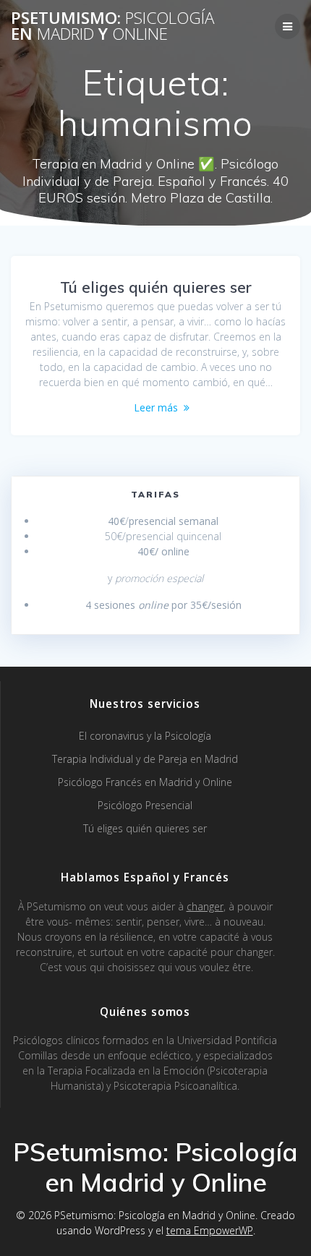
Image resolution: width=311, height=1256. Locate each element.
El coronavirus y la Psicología (145, 736)
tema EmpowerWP (209, 1230)
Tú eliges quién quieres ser (156, 287)
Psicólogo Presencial (145, 805)
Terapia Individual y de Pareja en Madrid (145, 759)
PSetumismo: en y (112, 26)
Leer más (156, 407)
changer (205, 906)
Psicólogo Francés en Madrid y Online (145, 782)
